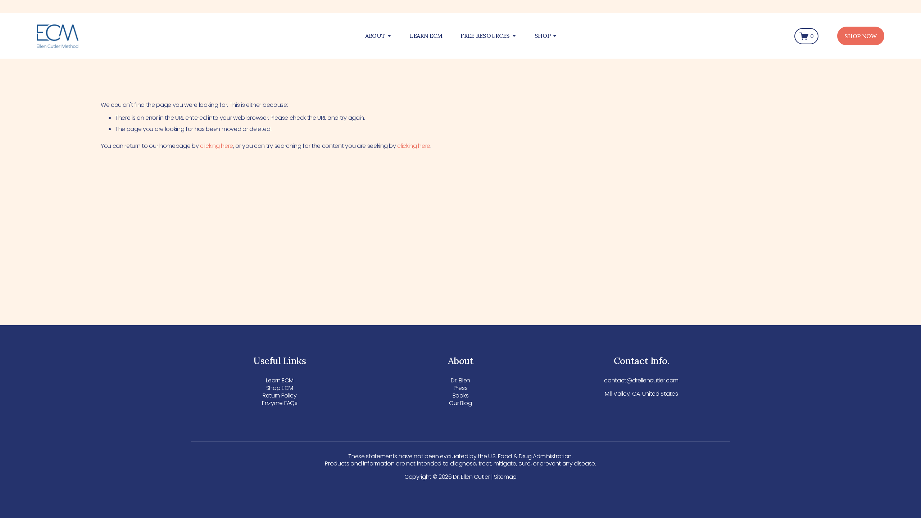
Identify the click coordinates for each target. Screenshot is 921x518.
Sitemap (505, 477)
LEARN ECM (426, 36)
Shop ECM (279, 388)
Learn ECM (279, 381)
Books (460, 396)
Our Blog (460, 403)
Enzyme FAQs (279, 403)
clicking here (216, 146)
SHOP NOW (860, 36)
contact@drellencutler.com (641, 381)
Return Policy (280, 396)
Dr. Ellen (460, 381)
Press (460, 388)
